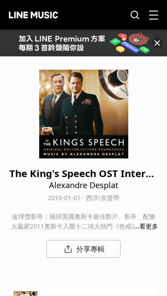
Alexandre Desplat (83, 185)
